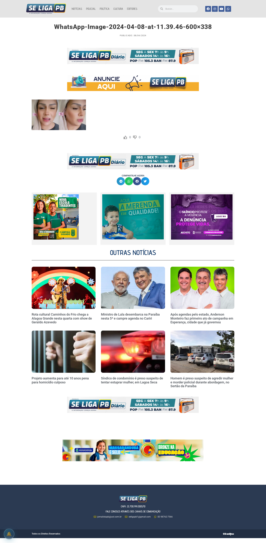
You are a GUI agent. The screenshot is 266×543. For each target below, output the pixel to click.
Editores (132, 8)
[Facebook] (208, 9)
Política (104, 8)
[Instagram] (215, 9)
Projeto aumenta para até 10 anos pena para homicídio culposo (60, 380)
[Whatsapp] (228, 9)
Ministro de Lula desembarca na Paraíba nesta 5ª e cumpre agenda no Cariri (130, 316)
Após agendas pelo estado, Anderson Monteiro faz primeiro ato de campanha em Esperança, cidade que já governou (201, 318)
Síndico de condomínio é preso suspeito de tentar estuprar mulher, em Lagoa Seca (132, 380)
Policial (91, 8)
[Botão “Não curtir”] (135, 137)
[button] (121, 181)
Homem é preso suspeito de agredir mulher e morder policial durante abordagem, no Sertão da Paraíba (201, 382)
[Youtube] (221, 9)
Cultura (118, 8)
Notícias (77, 8)
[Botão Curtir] (125, 137)
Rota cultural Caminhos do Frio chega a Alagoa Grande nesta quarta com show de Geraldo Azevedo (62, 318)
